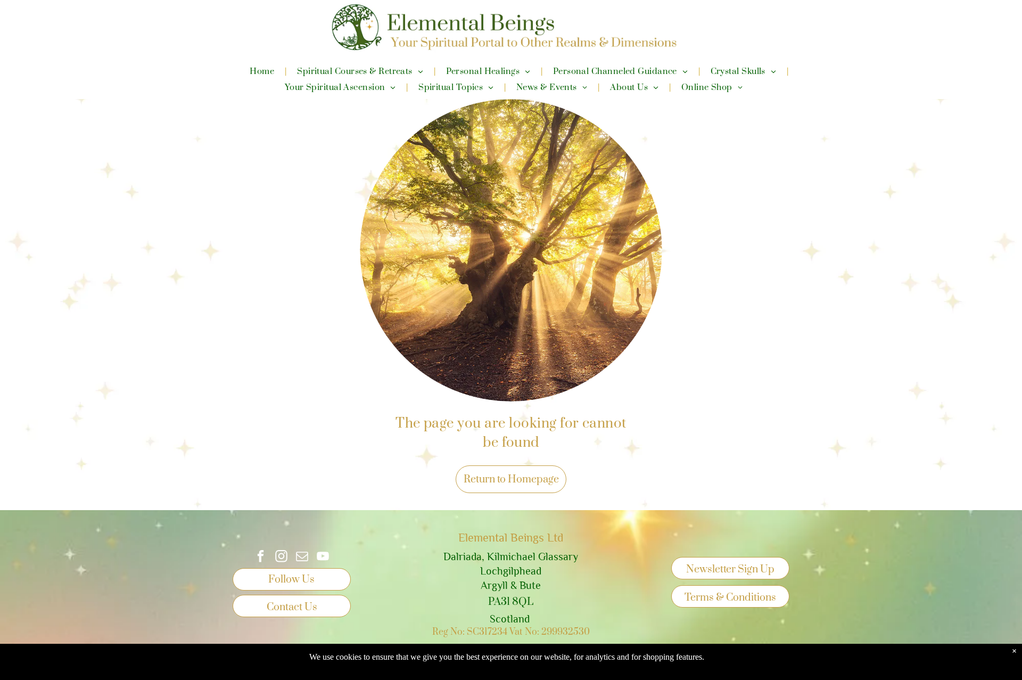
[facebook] (260, 557)
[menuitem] (262, 71)
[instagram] (281, 557)
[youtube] (323, 557)
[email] (302, 557)
